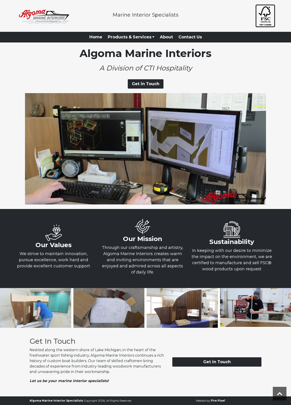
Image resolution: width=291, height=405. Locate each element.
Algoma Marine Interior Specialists (56, 400)
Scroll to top (279, 393)
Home (95, 37)
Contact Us (190, 37)
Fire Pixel (218, 400)
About (166, 37)
